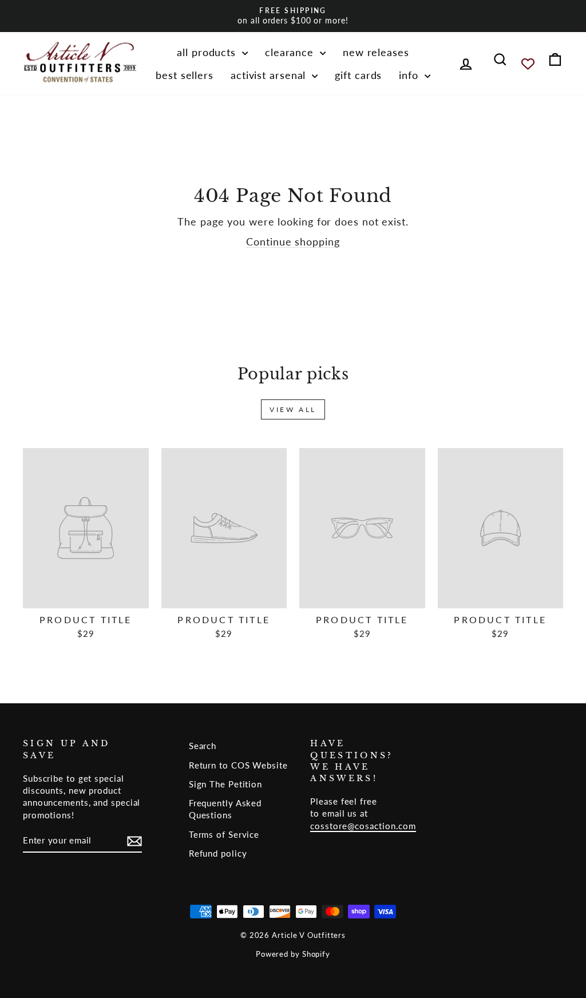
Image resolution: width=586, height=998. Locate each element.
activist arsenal (270, 75)
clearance (291, 52)
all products (208, 52)
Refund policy (218, 853)
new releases (376, 52)
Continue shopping (292, 241)
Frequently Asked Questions (225, 809)
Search (202, 745)
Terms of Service (224, 834)
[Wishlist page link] (527, 63)
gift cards (358, 75)
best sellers (184, 75)
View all (293, 409)
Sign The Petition (225, 784)
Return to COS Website (238, 765)
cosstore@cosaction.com (363, 826)
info (410, 75)
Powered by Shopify (293, 954)
